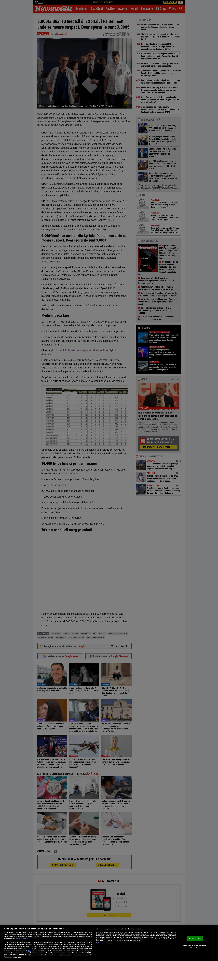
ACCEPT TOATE (195, 939)
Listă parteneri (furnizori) (104, 943)
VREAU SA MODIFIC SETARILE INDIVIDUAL (194, 947)
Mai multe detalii (21, 939)
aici (29, 951)
